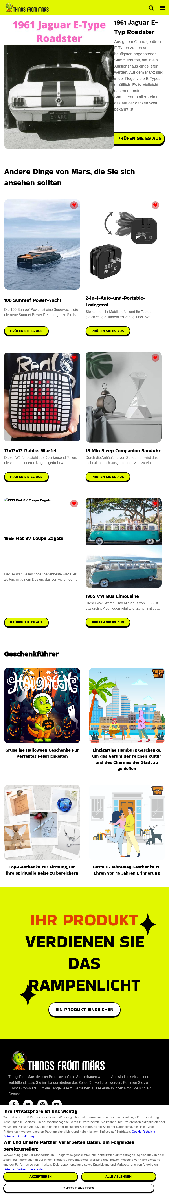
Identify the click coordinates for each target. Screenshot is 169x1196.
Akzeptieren (40, 1176)
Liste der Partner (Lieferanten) (24, 1169)
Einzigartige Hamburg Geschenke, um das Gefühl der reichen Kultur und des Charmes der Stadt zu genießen (126, 759)
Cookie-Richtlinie (143, 1131)
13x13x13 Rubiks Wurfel (30, 450)
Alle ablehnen (118, 1176)
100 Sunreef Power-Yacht (32, 300)
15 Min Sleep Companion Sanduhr (123, 450)
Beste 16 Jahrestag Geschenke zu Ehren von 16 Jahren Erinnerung (127, 870)
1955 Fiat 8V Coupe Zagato (33, 538)
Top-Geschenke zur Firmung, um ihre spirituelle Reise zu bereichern (42, 870)
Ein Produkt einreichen (84, 1009)
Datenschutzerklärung (18, 1136)
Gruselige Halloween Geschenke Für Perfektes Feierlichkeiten (42, 753)
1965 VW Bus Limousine (112, 596)
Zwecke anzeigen (78, 1188)
